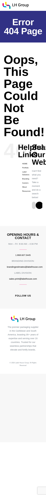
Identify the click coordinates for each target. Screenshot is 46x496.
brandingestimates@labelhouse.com (25, 267)
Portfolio (25, 168)
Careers (25, 183)
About (24, 187)
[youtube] (29, 301)
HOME (24, 164)
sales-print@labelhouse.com (23, 279)
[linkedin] (25, 301)
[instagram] (21, 301)
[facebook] (17, 301)
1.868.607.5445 (23, 255)
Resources (26, 191)
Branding (25, 179)
